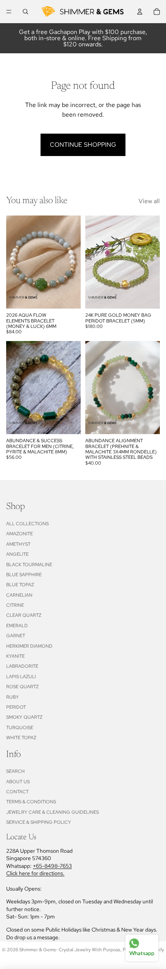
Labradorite (22, 666)
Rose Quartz (22, 687)
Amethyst (18, 544)
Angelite (17, 554)
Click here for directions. (35, 873)
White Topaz (21, 738)
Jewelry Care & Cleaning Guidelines (52, 812)
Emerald (17, 626)
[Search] (25, 11)
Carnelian (19, 595)
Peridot (16, 707)
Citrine (15, 605)
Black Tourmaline (29, 565)
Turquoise (19, 728)
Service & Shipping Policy (38, 822)
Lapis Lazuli (21, 677)
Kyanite (15, 656)
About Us (18, 782)
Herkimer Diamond (29, 646)
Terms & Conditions (31, 802)
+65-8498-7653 (52, 865)
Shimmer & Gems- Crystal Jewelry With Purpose (69, 950)
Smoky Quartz (24, 717)
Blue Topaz (20, 585)
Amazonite (19, 534)
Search (15, 771)
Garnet (15, 636)
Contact (17, 792)
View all (149, 201)
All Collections (27, 524)
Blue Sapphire (24, 575)
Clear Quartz (23, 615)
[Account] (139, 11)
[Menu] (9, 11)
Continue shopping (83, 145)
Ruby (12, 697)
